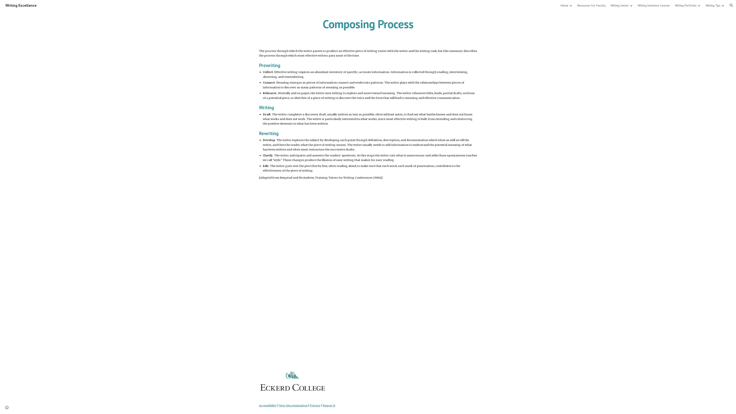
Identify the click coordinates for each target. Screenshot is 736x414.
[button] (731, 5)
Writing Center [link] (620, 5)
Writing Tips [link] (713, 5)
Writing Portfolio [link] (686, 5)
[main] (368, 24)
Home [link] (564, 5)
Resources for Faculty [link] (591, 5)
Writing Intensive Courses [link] (654, 5)
